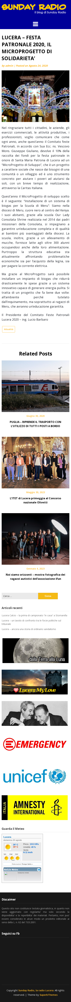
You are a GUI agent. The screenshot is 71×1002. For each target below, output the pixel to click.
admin (9, 65)
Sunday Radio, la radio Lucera (35, 990)
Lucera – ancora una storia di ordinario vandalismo (29, 629)
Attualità (8, 329)
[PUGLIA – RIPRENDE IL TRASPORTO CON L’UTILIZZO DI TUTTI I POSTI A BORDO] (35, 385)
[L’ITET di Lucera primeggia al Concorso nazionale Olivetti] (35, 461)
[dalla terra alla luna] (35, 650)
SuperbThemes (49, 994)
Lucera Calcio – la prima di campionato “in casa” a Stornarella (34, 615)
